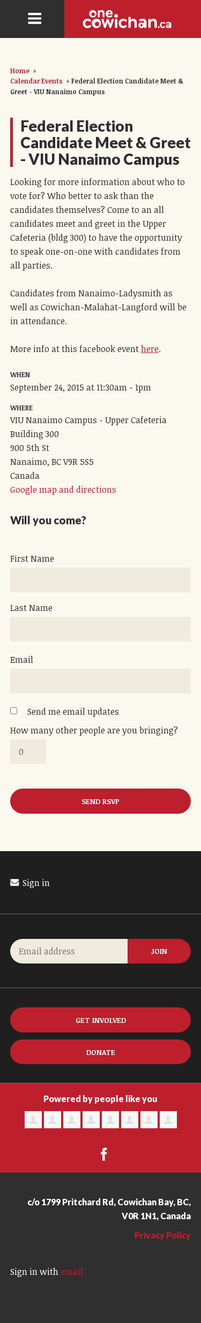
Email (21, 660)
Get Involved (101, 1020)
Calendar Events (36, 81)
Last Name (31, 608)
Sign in (35, 883)
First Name (32, 558)
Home (19, 70)
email (72, 1272)
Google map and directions (63, 489)
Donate (100, 1052)
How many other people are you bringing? (94, 730)
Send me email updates (73, 711)
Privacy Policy (163, 1235)
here (150, 349)
